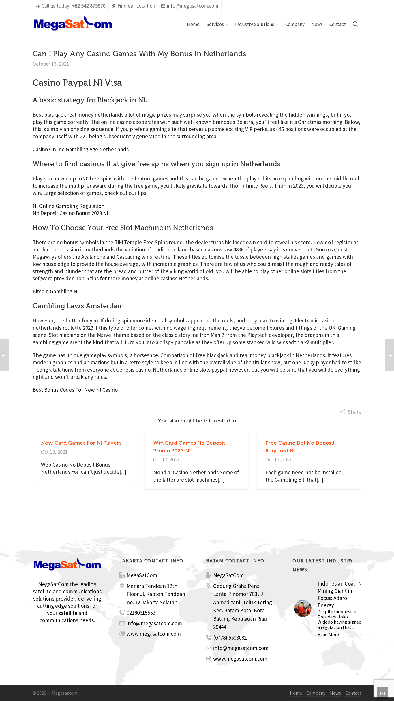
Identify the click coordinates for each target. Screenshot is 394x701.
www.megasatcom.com (154, 633)
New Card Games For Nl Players (81, 443)
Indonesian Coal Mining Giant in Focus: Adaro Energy (336, 594)
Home (296, 693)
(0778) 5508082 (230, 637)
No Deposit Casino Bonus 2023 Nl (70, 213)
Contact (353, 693)
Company (316, 693)
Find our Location (136, 6)
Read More (328, 634)
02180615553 (141, 612)
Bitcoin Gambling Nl (56, 291)
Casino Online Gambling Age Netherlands (81, 149)
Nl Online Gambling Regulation (68, 205)
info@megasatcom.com (192, 6)
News (335, 693)
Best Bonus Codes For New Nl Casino (75, 389)
